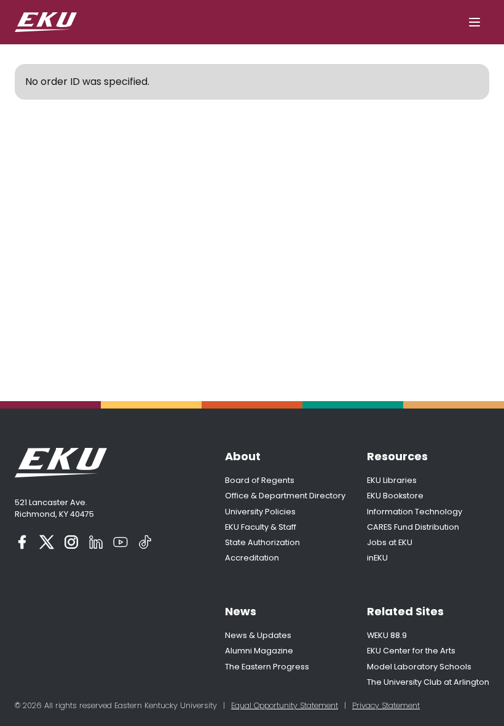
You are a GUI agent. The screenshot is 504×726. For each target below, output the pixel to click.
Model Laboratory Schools (419, 666)
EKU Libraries (392, 480)
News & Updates (258, 635)
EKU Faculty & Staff (260, 527)
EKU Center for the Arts (411, 650)
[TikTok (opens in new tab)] (145, 542)
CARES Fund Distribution (413, 527)
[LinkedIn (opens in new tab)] (96, 542)
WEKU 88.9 (387, 635)
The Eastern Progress (267, 666)
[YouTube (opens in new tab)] (120, 542)
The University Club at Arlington (428, 682)
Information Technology (414, 511)
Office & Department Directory (285, 495)
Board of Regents (259, 480)
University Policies (260, 511)
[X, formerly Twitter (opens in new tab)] (46, 542)
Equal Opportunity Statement (284, 705)
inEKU (377, 557)
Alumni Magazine (259, 650)
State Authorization (262, 542)
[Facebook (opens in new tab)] (22, 542)
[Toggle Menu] (474, 22)
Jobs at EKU (389, 542)
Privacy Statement (386, 705)
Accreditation (252, 557)
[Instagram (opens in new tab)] (71, 542)
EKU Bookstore (395, 495)
